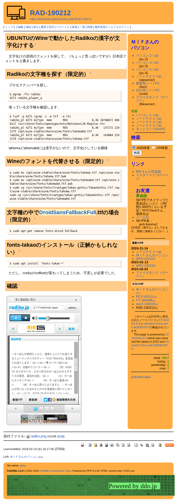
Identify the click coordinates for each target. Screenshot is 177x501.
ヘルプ (112, 27)
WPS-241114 (145, 259)
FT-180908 (145, 300)
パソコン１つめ (147, 115)
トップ (9, 27)
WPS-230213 (145, 265)
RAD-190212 (50, 13)
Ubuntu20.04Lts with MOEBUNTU (150, 345)
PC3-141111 (146, 296)
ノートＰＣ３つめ (149, 122)
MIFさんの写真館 (148, 171)
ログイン (123, 27)
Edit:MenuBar (141, 377)
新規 (74, 27)
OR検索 (162, 148)
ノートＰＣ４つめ (149, 125)
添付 (51, 27)
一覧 (82, 27)
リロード (61, 27)
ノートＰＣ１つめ (149, 118)
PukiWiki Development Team (55, 470)
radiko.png (38, 436)
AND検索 (143, 148)
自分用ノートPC (148, 90)
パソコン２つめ (147, 55)
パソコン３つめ (147, 62)
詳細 (61, 436)
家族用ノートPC (148, 83)
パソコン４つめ (147, 69)
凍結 (28, 27)
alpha (23, 465)
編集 (21, 27)
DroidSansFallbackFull (67, 212)
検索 (90, 27)
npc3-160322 (147, 304)
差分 (36, 27)
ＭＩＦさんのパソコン (152, 255)
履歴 (43, 27)
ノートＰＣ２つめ (149, 76)
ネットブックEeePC (150, 129)
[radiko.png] (44, 360)
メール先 (142, 217)
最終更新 (100, 27)
